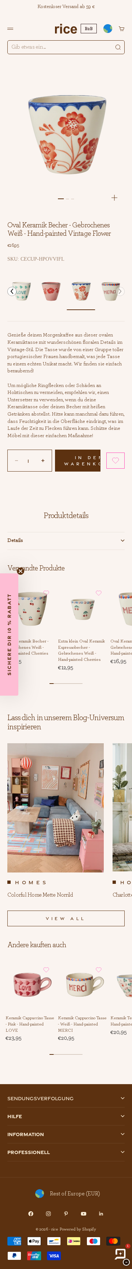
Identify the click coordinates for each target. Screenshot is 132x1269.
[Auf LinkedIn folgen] (101, 1214)
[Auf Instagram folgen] (48, 1214)
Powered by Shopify (77, 1229)
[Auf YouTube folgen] (84, 1214)
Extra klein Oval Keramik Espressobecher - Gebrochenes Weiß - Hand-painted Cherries (81, 651)
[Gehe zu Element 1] (61, 198)
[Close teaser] (20, 571)
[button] (11, 291)
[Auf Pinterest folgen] (66, 1214)
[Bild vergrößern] (114, 197)
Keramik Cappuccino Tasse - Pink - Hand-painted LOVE (30, 1024)
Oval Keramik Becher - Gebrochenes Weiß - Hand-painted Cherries (27, 647)
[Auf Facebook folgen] (31, 1214)
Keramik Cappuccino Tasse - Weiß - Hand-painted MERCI (82, 1024)
